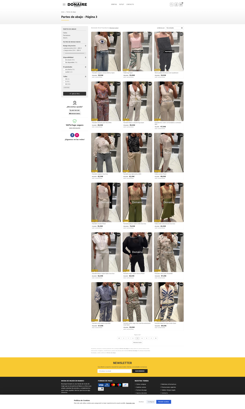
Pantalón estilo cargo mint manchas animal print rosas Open (137, 324)
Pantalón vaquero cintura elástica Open (103, 73)
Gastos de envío (141, 393)
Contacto (165, 393)
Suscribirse (140, 371)
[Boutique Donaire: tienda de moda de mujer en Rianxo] (77, 4)
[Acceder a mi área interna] (176, 4)
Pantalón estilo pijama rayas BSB (101, 323)
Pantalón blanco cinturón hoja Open (133, 123)
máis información (74, 128)
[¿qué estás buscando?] (171, 4)
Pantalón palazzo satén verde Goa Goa (134, 224)
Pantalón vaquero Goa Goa (100, 174)
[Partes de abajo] (119, 338)
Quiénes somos (141, 387)
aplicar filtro (76, 94)
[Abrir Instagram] (77, 135)
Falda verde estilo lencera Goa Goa (165, 224)
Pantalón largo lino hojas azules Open (165, 323)
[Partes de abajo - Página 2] (124, 338)
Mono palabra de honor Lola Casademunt (166, 73)
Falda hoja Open (128, 73)
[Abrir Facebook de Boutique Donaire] (72, 135)
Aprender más (130, 403)
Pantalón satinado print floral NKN (101, 123)
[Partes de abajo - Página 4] (151, 338)
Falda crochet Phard (160, 174)
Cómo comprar (141, 384)
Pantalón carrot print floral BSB (163, 274)
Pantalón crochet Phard (99, 224)
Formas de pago (141, 390)
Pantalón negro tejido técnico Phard (133, 274)
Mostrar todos (114, 28)
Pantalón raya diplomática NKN (132, 174)
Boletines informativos (169, 384)
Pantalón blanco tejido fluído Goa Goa (103, 274)
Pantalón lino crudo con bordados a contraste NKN (168, 123)
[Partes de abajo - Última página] (156, 338)
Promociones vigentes (169, 387)
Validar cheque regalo (168, 390)
